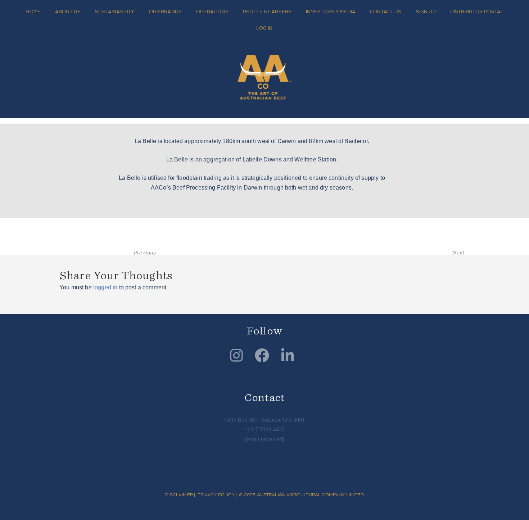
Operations (212, 12)
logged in (105, 287)
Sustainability (114, 12)
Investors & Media (331, 12)
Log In (264, 28)
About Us (68, 12)
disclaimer (179, 495)
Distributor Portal (476, 12)
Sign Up (426, 12)
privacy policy (216, 495)
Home (33, 12)
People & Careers (267, 12)
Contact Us (386, 12)
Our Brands (165, 12)
